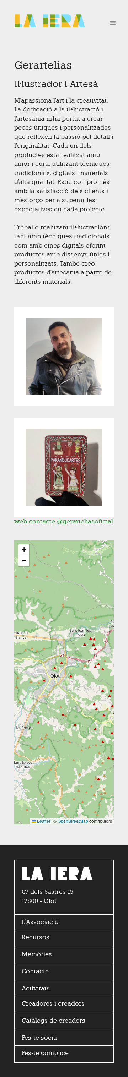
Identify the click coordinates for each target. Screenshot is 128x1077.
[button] (23, 549)
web (20, 521)
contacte (42, 521)
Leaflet (43, 821)
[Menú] (109, 23)
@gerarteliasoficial (85, 521)
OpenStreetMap (73, 821)
